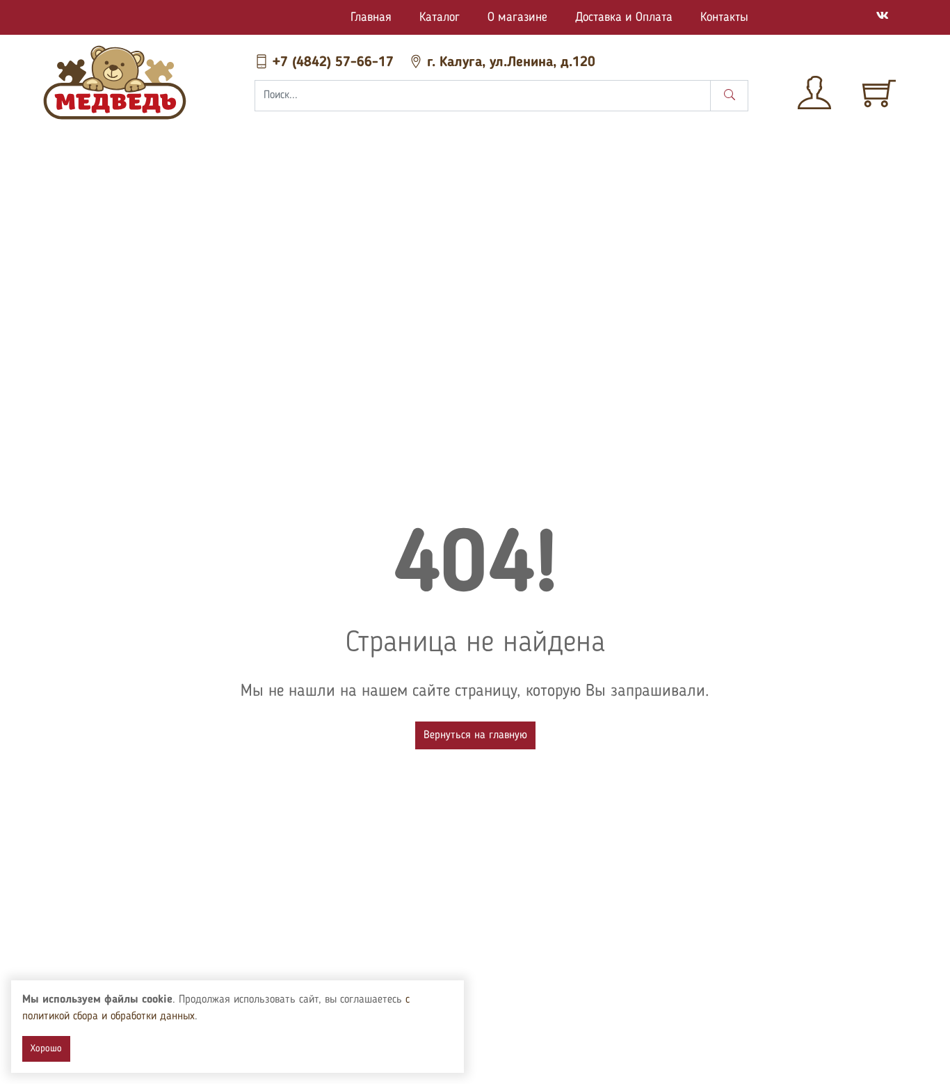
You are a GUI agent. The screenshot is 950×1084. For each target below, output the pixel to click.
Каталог (439, 17)
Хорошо (46, 1048)
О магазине (517, 17)
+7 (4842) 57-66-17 (333, 63)
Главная (371, 17)
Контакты (724, 17)
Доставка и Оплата (624, 17)
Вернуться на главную (475, 735)
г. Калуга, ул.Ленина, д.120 (509, 63)
